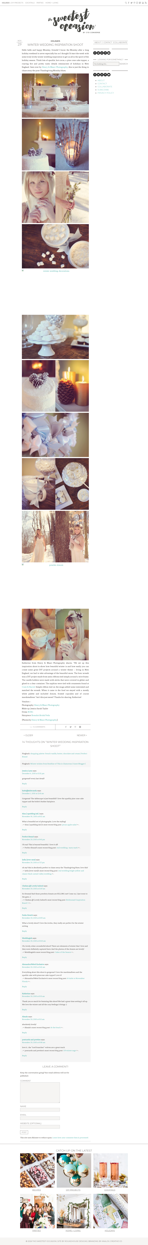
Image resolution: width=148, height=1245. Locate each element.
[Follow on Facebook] (95, 53)
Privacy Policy (106, 93)
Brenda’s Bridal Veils (41, 715)
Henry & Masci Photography (55, 67)
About (97, 42)
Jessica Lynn (27, 771)
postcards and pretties (31, 1039)
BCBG (30, 712)
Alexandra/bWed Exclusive (33, 964)
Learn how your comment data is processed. (70, 1138)
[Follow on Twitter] (98, 53)
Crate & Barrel (28, 687)
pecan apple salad (69, 825)
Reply (24, 783)
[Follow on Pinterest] (105, 53)
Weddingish (27, 938)
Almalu (25, 1016)
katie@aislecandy (29, 791)
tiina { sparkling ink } (30, 814)
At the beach (55, 1027)
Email (23, 1115)
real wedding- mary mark (67, 848)
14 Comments (39, 727)
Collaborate (120, 42)
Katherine (26, 993)
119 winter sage (69, 1050)
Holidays (55, 41)
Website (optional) (30, 1123)
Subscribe (103, 90)
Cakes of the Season (63, 952)
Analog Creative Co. (112, 1241)
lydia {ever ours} (28, 860)
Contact (107, 42)
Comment (25, 1081)
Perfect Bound (28, 837)
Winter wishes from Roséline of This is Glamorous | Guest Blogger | (58, 764)
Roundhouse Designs (76, 1241)
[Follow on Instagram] (102, 53)
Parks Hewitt (27, 915)
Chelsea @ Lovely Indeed (32, 886)
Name (23, 1106)
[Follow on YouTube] (109, 53)
